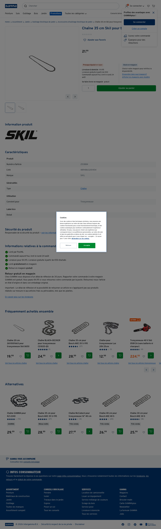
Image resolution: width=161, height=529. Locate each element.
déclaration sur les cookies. (80, 238)
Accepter (87, 245)
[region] (81, 232)
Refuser (68, 245)
